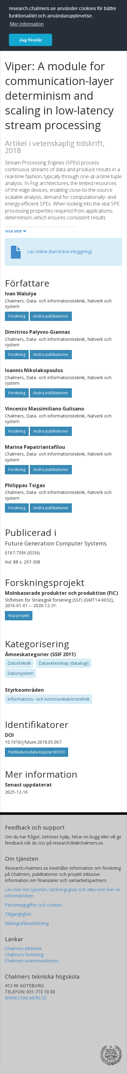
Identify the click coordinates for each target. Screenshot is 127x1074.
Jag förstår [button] (30, 39)
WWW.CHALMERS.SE (26, 998)
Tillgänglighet (18, 914)
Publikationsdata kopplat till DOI (36, 752)
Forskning (16, 316)
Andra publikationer (50, 316)
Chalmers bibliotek (23, 948)
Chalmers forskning (24, 954)
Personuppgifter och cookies (33, 905)
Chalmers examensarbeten (32, 961)
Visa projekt (18, 615)
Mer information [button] (27, 24)
